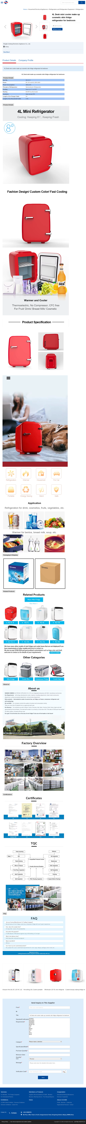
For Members (4, 1094)
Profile (58, 1102)
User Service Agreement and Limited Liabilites (20, 1121)
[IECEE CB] (49, 1024)
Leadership (69, 1102)
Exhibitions (4, 1100)
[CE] (49, 1027)
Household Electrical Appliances (38, 9)
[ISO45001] (49, 1021)
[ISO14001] (49, 1020)
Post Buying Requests (48, 1096)
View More (6, 52)
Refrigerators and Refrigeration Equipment (61, 9)
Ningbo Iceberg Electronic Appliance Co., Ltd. (16, 44)
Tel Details (14, 1113)
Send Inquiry (58, 29)
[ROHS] (49, 1028)
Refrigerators (79, 9)
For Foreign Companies (13, 1094)
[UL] (49, 1031)
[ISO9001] (49, 1019)
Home (25, 9)
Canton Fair (15, 1104)
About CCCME (62, 1100)
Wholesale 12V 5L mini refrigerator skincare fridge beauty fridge (63, 989)
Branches (63, 1102)
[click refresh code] (64, 1071)
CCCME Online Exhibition (7, 1102)
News (31, 1100)
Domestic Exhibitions (6, 1104)
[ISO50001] (49, 1023)
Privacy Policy (5, 1121)
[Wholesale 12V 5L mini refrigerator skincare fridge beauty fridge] (56, 975)
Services (4, 1092)
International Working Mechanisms (65, 1094)
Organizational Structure (63, 1104)
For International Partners (7, 1096)
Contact (71, 1104)
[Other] (49, 1033)
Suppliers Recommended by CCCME (38, 1094)
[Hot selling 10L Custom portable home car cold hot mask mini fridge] (35, 975)
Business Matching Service (35, 1096)
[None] (49, 1034)
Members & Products (36, 1092)
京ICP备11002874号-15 (79, 1121)
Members (50, 1094)
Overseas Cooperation (62, 1096)
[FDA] (49, 1026)
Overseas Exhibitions (19, 1102)
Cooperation (61, 1092)
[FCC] (49, 1030)
